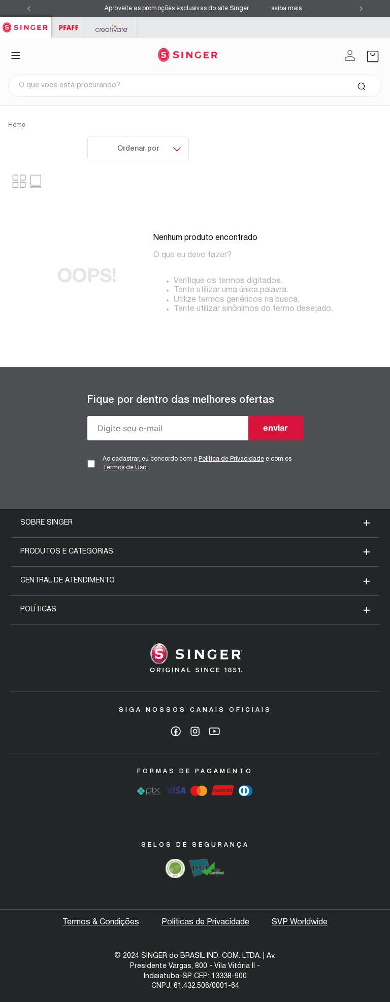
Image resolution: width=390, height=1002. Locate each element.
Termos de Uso (124, 467)
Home (16, 125)
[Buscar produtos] (361, 85)
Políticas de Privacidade (205, 922)
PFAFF (68, 27)
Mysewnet (111, 27)
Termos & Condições (100, 922)
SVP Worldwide (300, 922)
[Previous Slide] (29, 9)
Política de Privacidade (231, 459)
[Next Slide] (361, 9)
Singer (26, 22)
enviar (275, 428)
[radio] (37, 181)
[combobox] (195, 86)
